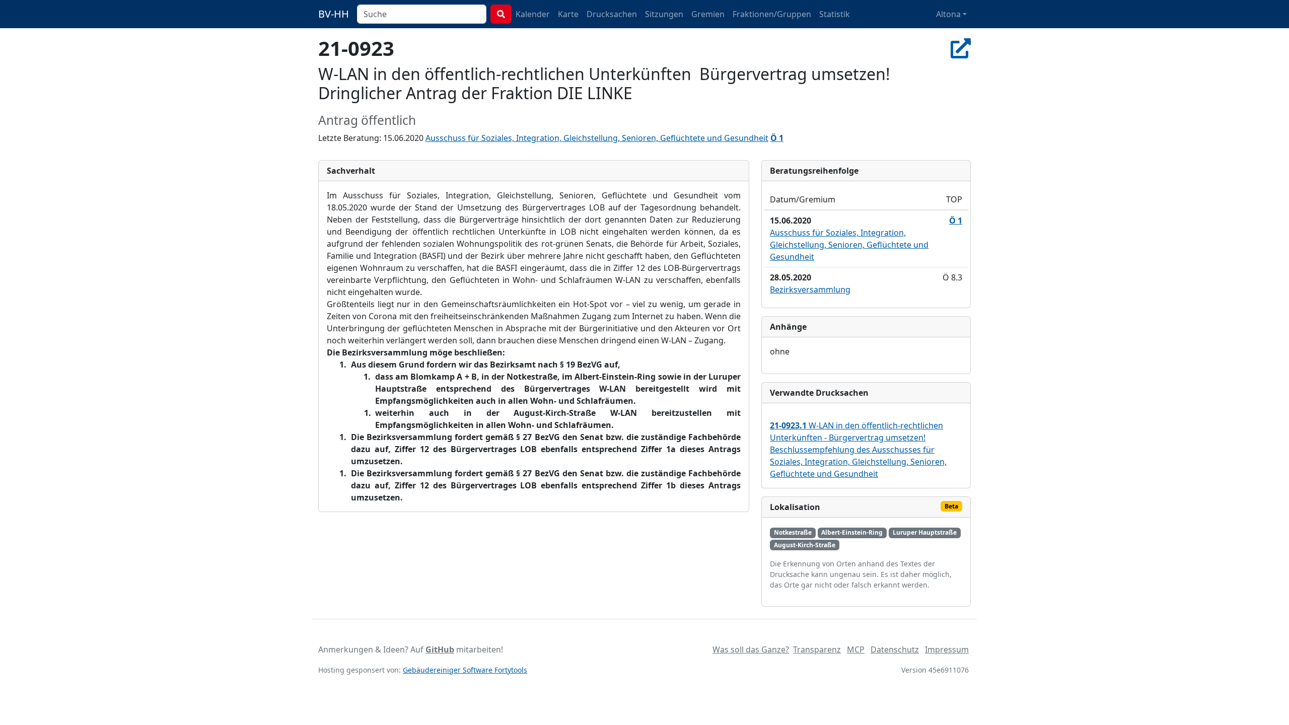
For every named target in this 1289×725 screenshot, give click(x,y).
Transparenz (817, 649)
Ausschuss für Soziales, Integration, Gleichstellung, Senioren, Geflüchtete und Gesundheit (596, 137)
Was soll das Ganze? (750, 649)
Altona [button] (948, 14)
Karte (568, 14)
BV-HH (333, 14)
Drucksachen (612, 14)
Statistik (834, 14)
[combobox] (421, 14)
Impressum (947, 649)
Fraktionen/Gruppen (772, 14)
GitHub (439, 649)
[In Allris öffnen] (961, 48)
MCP (856, 649)
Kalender (533, 14)
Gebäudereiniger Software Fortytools (465, 670)
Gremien (708, 14)
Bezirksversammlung (810, 289)
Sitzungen (664, 14)
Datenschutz (895, 649)
